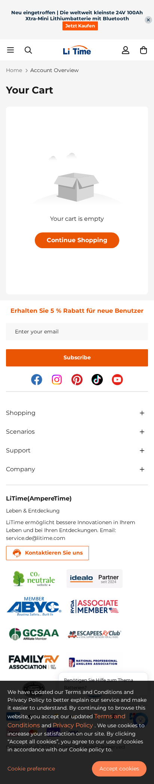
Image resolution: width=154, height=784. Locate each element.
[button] (143, 49)
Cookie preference (31, 768)
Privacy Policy (73, 725)
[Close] (148, 20)
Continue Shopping (77, 240)
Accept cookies (119, 768)
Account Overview (54, 70)
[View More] (142, 413)
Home (14, 70)
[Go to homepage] (77, 49)
